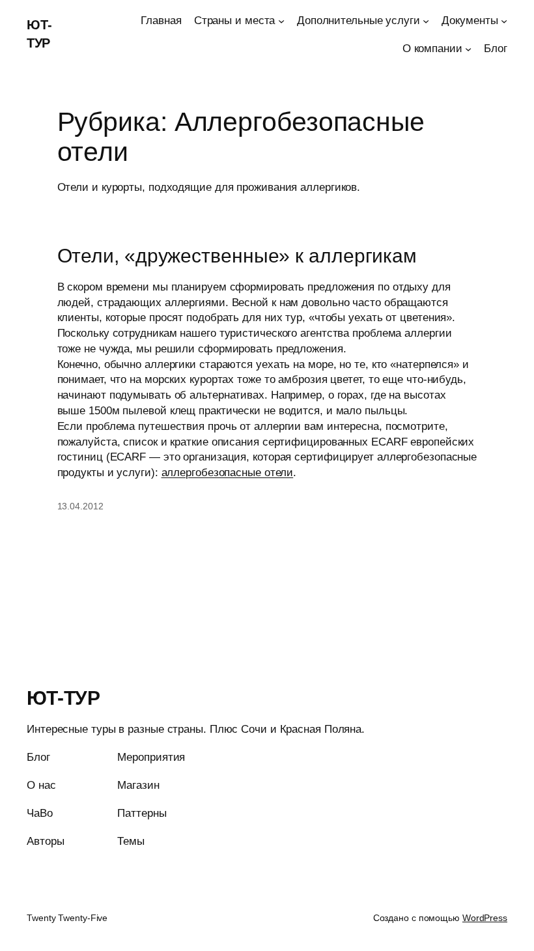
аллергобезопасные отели (228, 472)
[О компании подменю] (468, 49)
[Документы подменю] (504, 21)
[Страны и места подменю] (281, 21)
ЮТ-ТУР (63, 698)
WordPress (484, 918)
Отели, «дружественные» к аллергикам (237, 255)
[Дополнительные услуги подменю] (426, 21)
